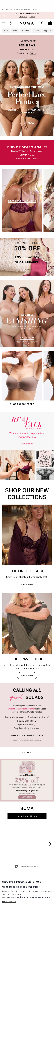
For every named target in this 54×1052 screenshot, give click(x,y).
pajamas (46, 897)
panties (15, 897)
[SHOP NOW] (27, 47)
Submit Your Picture (27, 816)
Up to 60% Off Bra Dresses (27, 14)
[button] (49, 22)
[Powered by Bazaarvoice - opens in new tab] (26, 866)
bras (8, 897)
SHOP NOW (27, 49)
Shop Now (23, 16)
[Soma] (27, 23)
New (6, 31)
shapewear (35, 897)
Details (27, 752)
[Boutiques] (11, 23)
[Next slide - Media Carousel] (50, 844)
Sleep (36, 31)
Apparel (47, 31)
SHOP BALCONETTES (22, 404)
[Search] (43, 23)
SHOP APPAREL (27, 262)
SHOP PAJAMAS (27, 256)
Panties (25, 31)
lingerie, (24, 897)
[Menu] (4, 23)
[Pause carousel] (51, 16)
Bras (15, 31)
